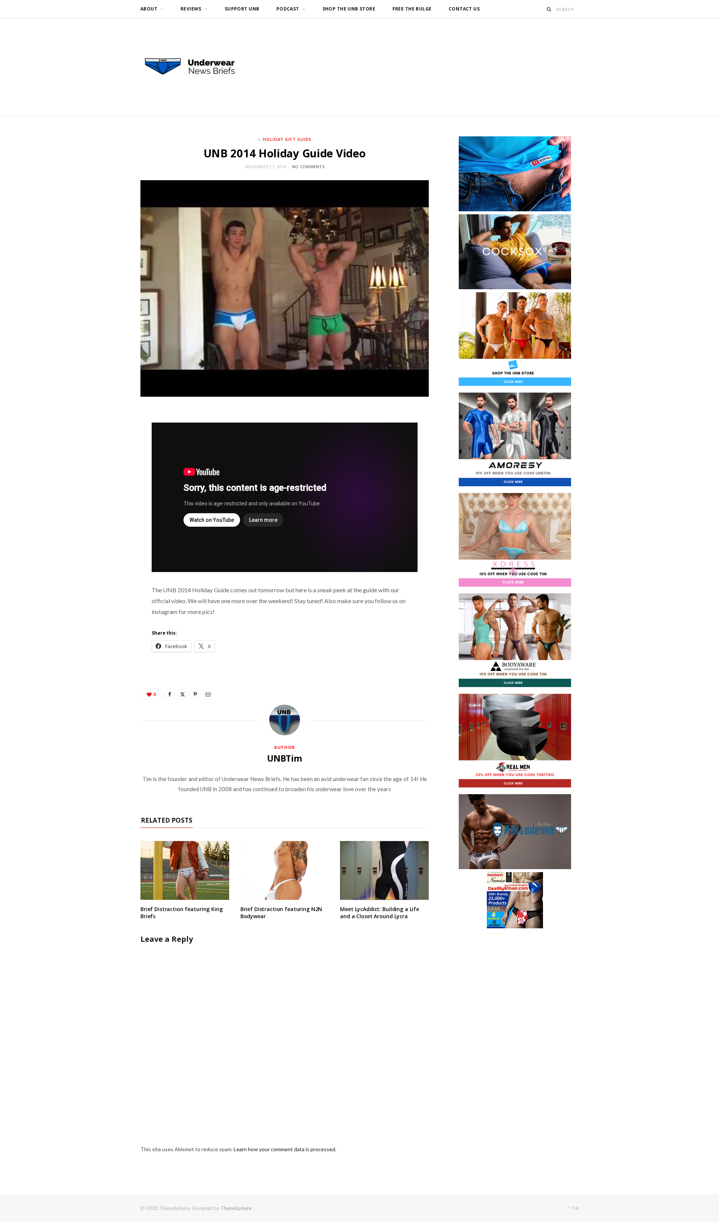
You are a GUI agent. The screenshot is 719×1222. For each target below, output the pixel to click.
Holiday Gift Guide (287, 139)
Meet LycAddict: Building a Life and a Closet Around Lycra (379, 912)
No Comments (308, 166)
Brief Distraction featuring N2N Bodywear (281, 912)
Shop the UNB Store (349, 9)
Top (575, 1207)
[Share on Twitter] (182, 694)
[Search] (549, 9)
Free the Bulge (412, 9)
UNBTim (284, 758)
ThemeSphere (236, 1208)
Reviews (190, 9)
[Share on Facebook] (169, 694)
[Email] (207, 694)
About (148, 9)
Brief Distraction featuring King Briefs (181, 912)
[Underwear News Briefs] (196, 67)
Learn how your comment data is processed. (285, 1149)
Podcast (287, 9)
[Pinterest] (195, 694)
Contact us (464, 9)
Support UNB (242, 9)
